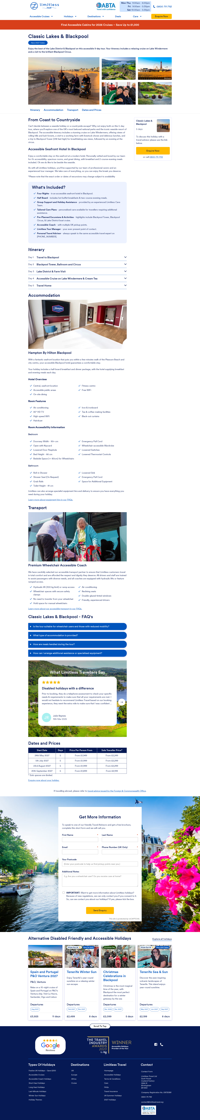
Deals (118, 16)
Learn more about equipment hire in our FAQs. (50, 499)
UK (72, 1070)
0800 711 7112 (156, 157)
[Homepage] (60, 6)
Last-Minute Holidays (37, 1091)
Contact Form (147, 1071)
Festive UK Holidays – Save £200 (42, 1070)
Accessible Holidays (112, 1075)
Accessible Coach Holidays (40, 1079)
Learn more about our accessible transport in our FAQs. (55, 608)
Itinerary (35, 110)
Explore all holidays (162, 939)
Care (135, 16)
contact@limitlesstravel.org (152, 1102)
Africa (73, 1079)
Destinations (94, 16)
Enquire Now (161, 16)
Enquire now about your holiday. (43, 780)
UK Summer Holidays (113, 1095)
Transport (72, 110)
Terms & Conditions (112, 1079)
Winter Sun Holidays (37, 1095)
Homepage (108, 1070)
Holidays (68, 16)
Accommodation (53, 110)
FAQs (106, 1087)
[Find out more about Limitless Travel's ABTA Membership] (106, 6)
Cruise (74, 1083)
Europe (74, 1075)
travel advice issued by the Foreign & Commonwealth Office (117, 791)
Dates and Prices (91, 110)
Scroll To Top (100, 1026)
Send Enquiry (100, 910)
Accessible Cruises (39, 16)
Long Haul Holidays (37, 1087)
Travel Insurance (111, 1091)
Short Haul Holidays (37, 1083)
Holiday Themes (35, 1100)
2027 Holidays (110, 1100)
